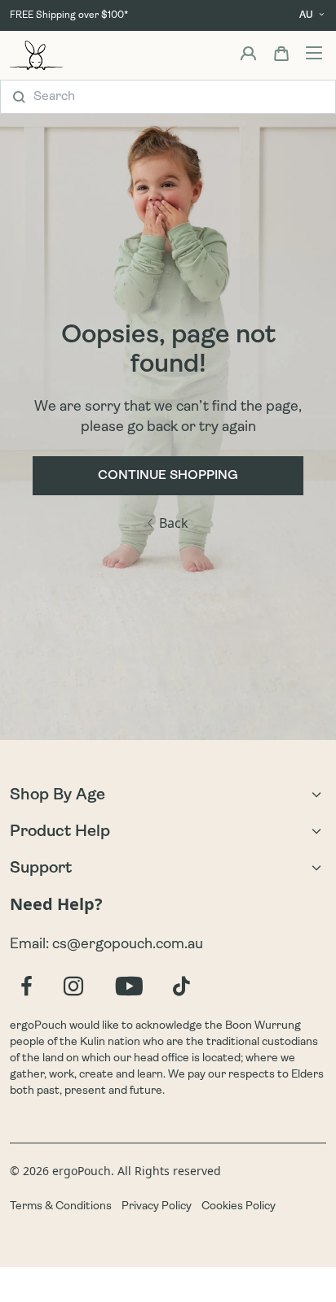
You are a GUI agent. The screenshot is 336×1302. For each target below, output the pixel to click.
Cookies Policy (238, 1206)
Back (173, 523)
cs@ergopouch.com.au (127, 945)
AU (306, 15)
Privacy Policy (157, 1206)
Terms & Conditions (61, 1206)
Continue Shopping (168, 475)
